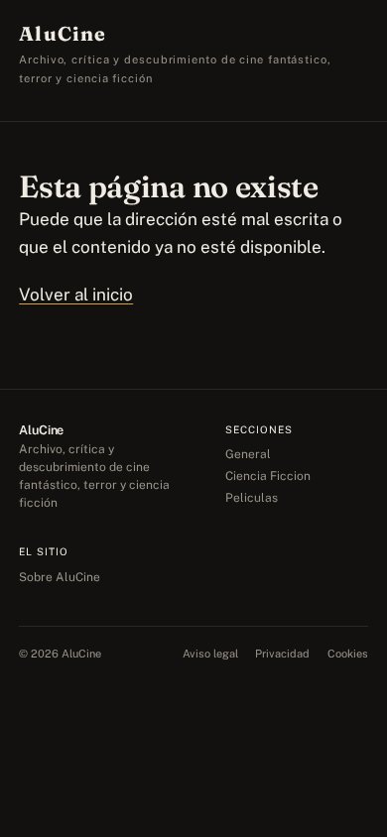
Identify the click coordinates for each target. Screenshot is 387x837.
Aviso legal (210, 653)
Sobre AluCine (59, 577)
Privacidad (282, 653)
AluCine (62, 34)
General (248, 454)
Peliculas (251, 498)
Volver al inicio (76, 294)
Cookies (347, 653)
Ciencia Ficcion (268, 476)
